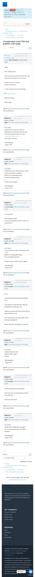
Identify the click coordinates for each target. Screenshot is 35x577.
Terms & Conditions (10, 512)
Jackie (30, 461)
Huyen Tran (8, 120)
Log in (9, 109)
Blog (5, 530)
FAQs (5, 535)
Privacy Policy (8, 514)
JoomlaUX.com (8, 555)
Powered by (12, 480)
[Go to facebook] (30, 571)
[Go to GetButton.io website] (31, 575)
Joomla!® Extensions (10, 553)
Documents (7, 537)
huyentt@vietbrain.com (11, 136)
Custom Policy (8, 519)
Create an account (19, 109)
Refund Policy (8, 517)
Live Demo (7, 532)
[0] (10, 93)
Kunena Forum (21, 480)
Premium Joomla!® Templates (18, 551)
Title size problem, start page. (9, 58)
